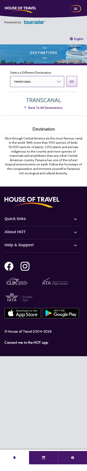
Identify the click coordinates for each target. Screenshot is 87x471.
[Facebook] (8, 266)
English (78, 39)
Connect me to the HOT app (26, 342)
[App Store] (22, 313)
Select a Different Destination (30, 73)
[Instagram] (25, 266)
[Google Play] (61, 313)
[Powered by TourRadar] (25, 22)
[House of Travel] (20, 8)
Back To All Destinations (45, 108)
